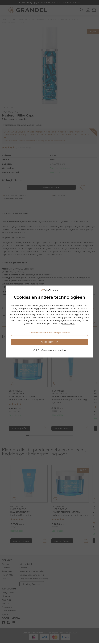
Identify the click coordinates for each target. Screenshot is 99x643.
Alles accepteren (49, 342)
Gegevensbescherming (53, 350)
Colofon (37, 350)
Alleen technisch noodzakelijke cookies (49, 332)
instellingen (68, 323)
